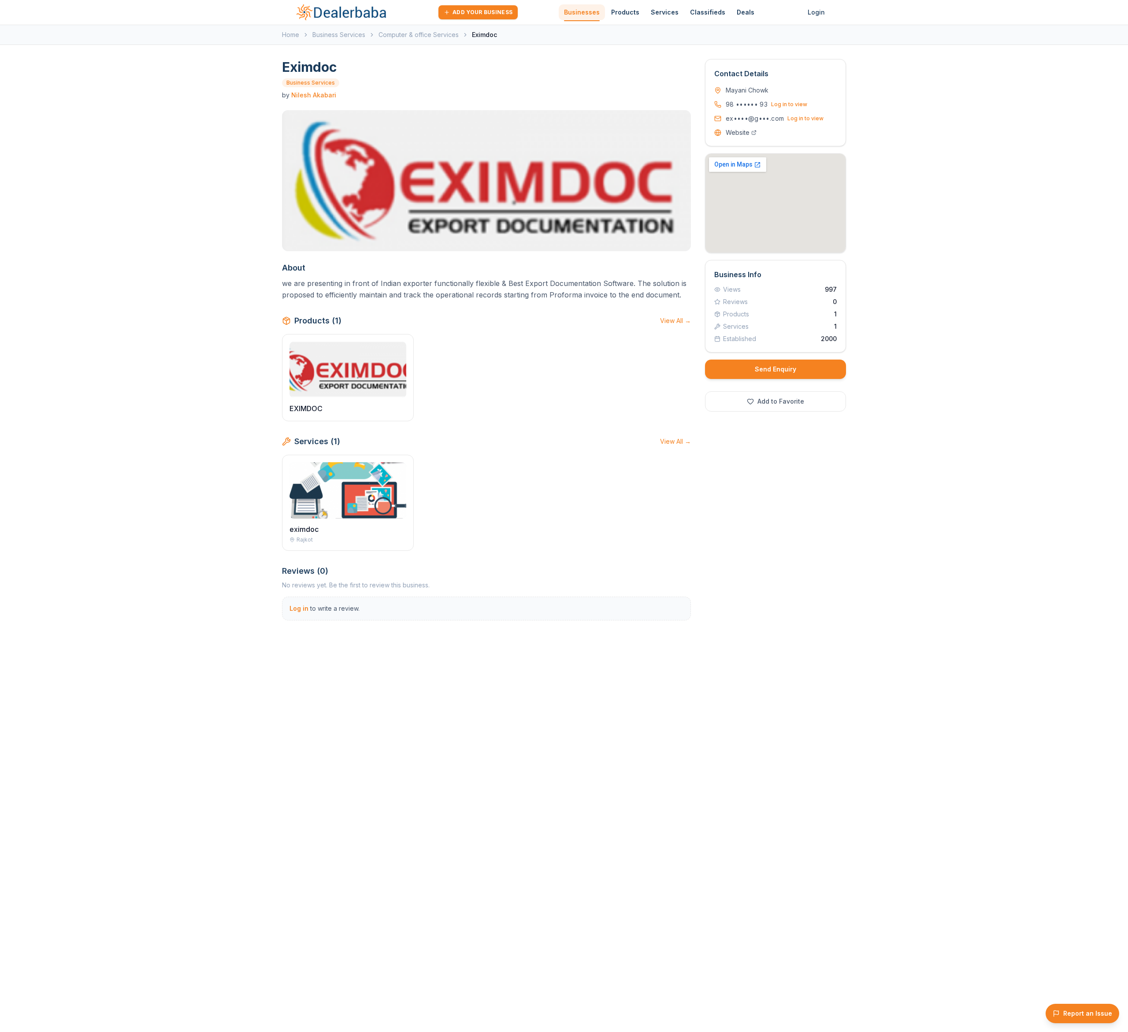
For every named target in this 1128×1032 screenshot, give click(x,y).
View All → (675, 320)
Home (290, 34)
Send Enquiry (775, 369)
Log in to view (789, 104)
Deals (745, 12)
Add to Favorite (780, 401)
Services (665, 12)
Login (816, 12)
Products (625, 12)
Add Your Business (482, 12)
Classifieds (707, 12)
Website (738, 132)
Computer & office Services (418, 34)
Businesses (582, 12)
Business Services (338, 34)
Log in (298, 608)
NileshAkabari (313, 95)
